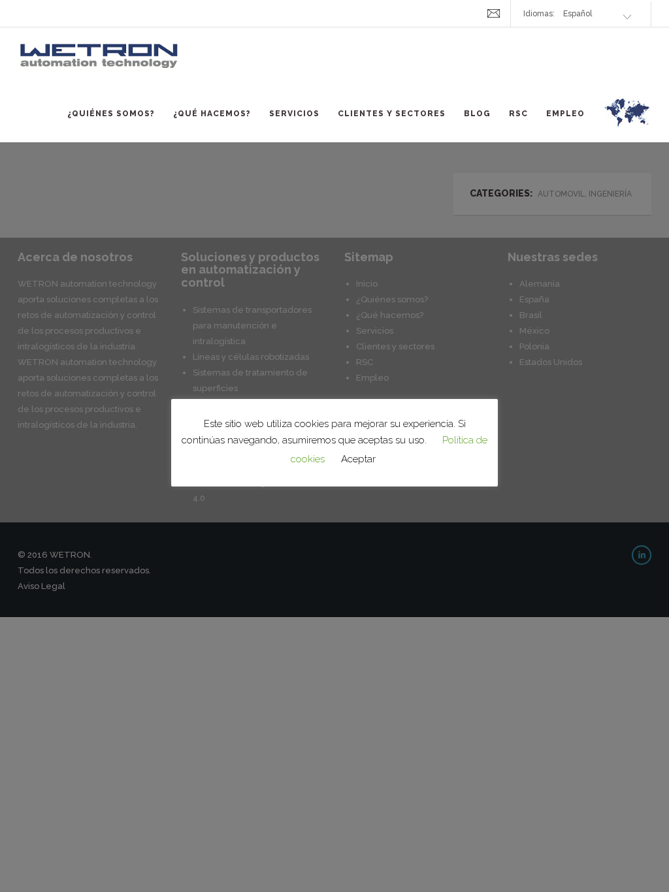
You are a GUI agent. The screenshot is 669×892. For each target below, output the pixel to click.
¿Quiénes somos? (111, 113)
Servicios (294, 113)
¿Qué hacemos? (212, 113)
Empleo (565, 113)
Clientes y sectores (392, 113)
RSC (518, 113)
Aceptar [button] (358, 459)
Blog (477, 113)
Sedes (627, 120)
